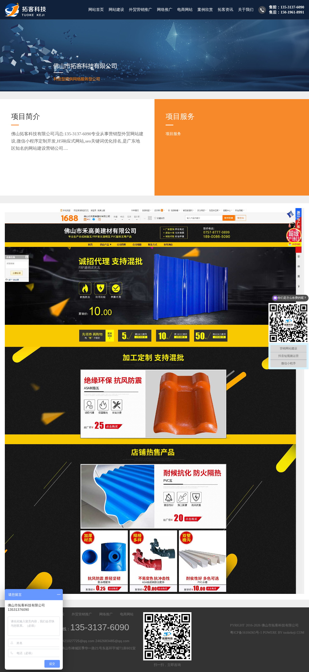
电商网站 (185, 9)
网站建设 (116, 9)
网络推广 (164, 9)
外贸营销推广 (140, 9)
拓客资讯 (225, 9)
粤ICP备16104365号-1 (246, 632)
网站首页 (96, 9)
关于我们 (245, 9)
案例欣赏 (205, 9)
